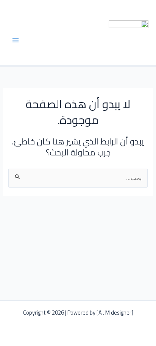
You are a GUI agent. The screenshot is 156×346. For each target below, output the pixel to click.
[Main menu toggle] (15, 40)
